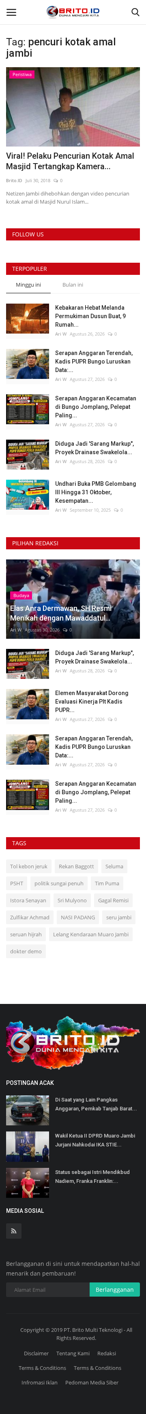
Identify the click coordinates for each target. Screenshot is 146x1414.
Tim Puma (107, 883)
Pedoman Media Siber (91, 1382)
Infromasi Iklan (39, 1382)
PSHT (16, 883)
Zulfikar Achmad (29, 917)
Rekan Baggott (76, 866)
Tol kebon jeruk (28, 866)
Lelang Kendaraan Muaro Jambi (91, 934)
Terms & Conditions (42, 1367)
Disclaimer (36, 1353)
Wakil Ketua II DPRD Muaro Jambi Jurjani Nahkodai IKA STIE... (95, 1140)
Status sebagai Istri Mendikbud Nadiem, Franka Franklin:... (92, 1176)
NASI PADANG (78, 917)
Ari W (61, 334)
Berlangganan (115, 1289)
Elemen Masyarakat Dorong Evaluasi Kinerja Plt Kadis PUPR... (92, 701)
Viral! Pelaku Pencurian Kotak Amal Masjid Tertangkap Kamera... (70, 161)
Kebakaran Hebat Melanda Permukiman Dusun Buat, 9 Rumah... (90, 316)
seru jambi (118, 917)
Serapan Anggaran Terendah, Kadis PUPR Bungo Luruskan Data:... (94, 361)
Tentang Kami (73, 1353)
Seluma (114, 866)
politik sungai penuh (59, 883)
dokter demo (26, 951)
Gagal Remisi (113, 900)
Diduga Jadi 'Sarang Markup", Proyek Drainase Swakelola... (94, 447)
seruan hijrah (26, 934)
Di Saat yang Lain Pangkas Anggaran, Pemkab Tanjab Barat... (96, 1104)
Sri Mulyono (72, 900)
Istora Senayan (28, 900)
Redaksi (106, 1353)
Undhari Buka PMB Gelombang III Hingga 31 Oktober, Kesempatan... (95, 492)
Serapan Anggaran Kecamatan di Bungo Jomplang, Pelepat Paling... (95, 407)
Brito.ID (14, 180)
